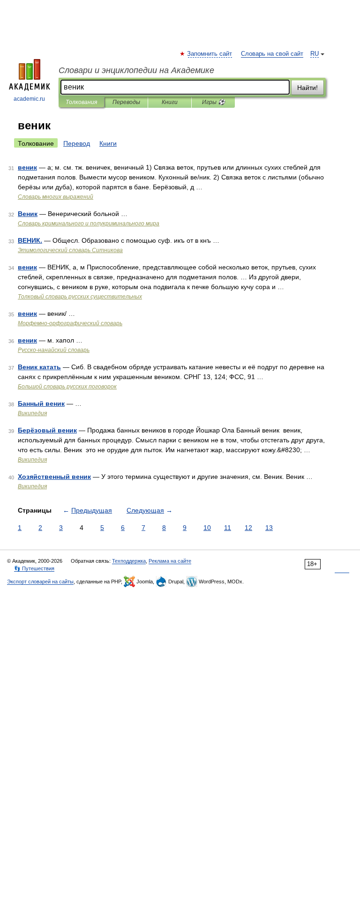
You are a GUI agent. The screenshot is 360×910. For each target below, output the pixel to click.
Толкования (81, 102)
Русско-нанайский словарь (54, 350)
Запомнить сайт (210, 54)
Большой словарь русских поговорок (67, 386)
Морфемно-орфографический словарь (70, 323)
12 (248, 527)
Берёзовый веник (47, 430)
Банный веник (41, 403)
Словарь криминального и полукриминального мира (88, 223)
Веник (28, 213)
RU (314, 54)
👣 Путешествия (34, 568)
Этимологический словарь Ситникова (70, 250)
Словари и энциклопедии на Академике (136, 70)
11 (227, 527)
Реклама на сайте (170, 561)
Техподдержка (129, 561)
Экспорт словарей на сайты (40, 581)
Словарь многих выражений (55, 197)
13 (269, 527)
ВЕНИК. (30, 240)
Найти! (307, 87)
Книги (170, 102)
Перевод (76, 143)
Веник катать (39, 367)
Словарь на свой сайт (272, 54)
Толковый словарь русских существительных (80, 296)
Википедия (32, 413)
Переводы (126, 102)
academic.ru (29, 99)
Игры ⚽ (213, 102)
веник (27, 167)
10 (207, 527)
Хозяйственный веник (54, 476)
